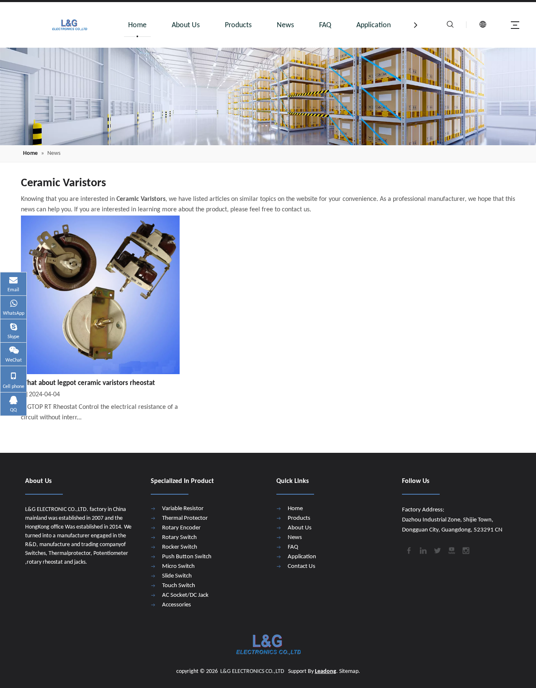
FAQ (325, 25)
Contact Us (301, 566)
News (285, 25)
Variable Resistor (183, 509)
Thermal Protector (185, 518)
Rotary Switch (179, 537)
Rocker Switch (179, 547)
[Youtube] (451, 550)
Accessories (176, 605)
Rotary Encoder (181, 528)
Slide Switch (177, 576)
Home (137, 25)
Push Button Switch (186, 557)
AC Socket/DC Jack (185, 595)
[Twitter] (436, 550)
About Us (186, 25)
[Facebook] (408, 550)
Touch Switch (178, 586)
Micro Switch (178, 566)
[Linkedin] (422, 550)
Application (373, 25)
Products (238, 25)
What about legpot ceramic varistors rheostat (88, 383)
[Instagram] (465, 550)
